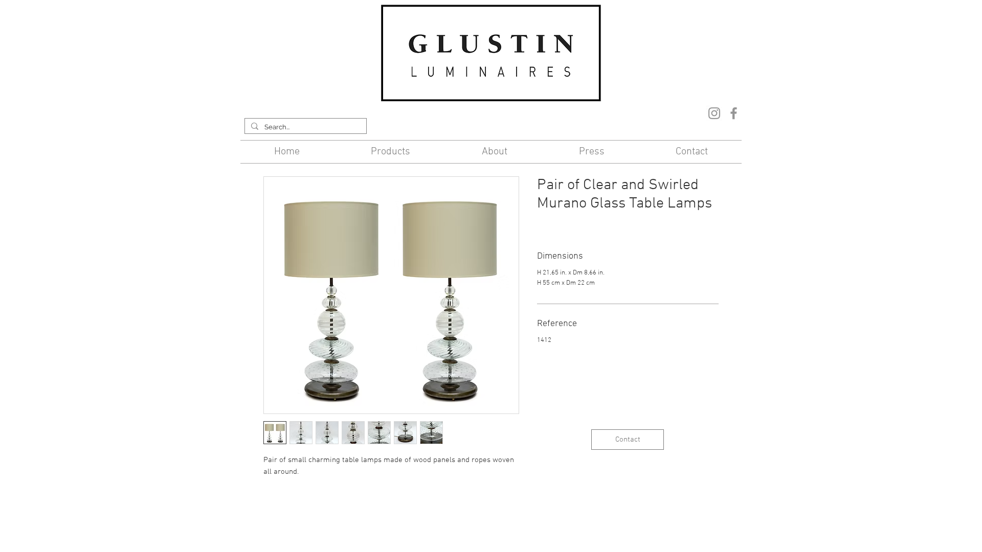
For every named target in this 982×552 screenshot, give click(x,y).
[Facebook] (734, 113)
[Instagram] (714, 113)
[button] (391, 152)
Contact (408, 510)
